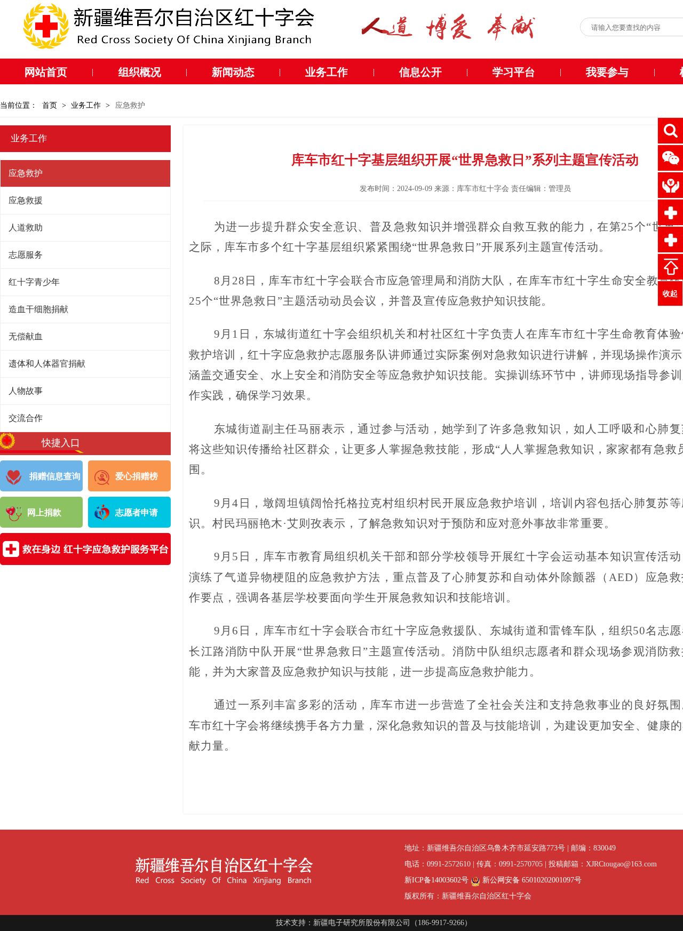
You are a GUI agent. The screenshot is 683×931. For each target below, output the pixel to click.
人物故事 (26, 390)
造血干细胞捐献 (38, 309)
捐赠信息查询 (54, 476)
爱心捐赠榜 (136, 476)
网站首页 (46, 72)
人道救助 (26, 227)
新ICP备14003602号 (436, 880)
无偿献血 (26, 336)
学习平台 (514, 72)
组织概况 (139, 72)
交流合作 (26, 418)
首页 (49, 105)
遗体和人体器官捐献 (47, 363)
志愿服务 (26, 254)
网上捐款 (44, 512)
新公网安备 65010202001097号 (531, 880)
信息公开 (420, 72)
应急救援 (26, 200)
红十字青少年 (34, 282)
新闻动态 (233, 72)
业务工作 (326, 72)
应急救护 (26, 173)
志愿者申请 (136, 512)
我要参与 (607, 72)
